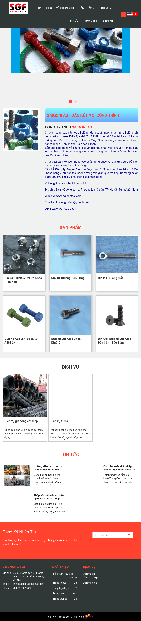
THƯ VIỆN (91, 20)
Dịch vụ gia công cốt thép (21, 421)
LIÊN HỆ (108, 20)
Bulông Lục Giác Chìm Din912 (66, 340)
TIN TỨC (73, 20)
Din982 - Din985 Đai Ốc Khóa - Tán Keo (23, 279)
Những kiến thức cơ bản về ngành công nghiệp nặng (48, 468)
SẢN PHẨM (85, 8)
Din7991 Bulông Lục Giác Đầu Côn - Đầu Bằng (114, 340)
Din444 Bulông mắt (110, 278)
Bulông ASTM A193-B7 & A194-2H (20, 340)
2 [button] (75, 101)
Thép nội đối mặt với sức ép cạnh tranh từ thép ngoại (49, 497)
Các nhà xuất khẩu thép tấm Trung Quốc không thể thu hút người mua (119, 468)
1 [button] (70, 101)
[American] (130, 14)
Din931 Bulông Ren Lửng (68, 278)
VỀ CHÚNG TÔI (65, 8)
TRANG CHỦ (44, 8)
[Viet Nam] (136, 14)
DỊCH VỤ (104, 8)
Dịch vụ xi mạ (59, 421)
